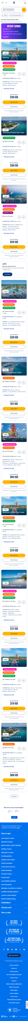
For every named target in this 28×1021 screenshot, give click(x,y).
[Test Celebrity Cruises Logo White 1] (14, 1017)
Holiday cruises (6, 849)
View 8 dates (14, 633)
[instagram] (8, 950)
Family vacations (6, 863)
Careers (14, 981)
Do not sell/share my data (14, 974)
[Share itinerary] (23, 74)
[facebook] (4, 950)
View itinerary (14, 106)
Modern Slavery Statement (14, 984)
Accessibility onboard (8, 881)
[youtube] (16, 950)
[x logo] (20, 950)
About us (14, 968)
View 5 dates (14, 708)
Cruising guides (6, 856)
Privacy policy (14, 971)
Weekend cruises (7, 842)
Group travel (5, 877)
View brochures (6, 884)
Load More (14, 796)
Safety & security (14, 987)
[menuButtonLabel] (2, 3)
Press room (14, 996)
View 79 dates (14, 102)
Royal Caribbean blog (8, 899)
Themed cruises (6, 874)
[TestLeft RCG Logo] (14, 1012)
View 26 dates (14, 247)
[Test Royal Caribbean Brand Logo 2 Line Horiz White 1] (4, 1017)
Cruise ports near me (8, 867)
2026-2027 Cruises (7, 852)
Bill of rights (14, 990)
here (18, 828)
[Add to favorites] (19, 74)
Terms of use (14, 977)
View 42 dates (14, 555)
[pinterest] (24, 950)
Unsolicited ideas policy (14, 999)
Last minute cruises (7, 838)
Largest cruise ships (8, 859)
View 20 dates (14, 342)
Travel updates (14, 993)
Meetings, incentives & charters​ (11, 888)
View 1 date (14, 408)
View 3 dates (14, 170)
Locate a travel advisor (8, 895)
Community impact (13, 1002)
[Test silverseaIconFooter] (23, 1017)
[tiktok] (12, 950)
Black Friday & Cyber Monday (11, 845)
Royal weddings (6, 870)
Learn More (6, 36)
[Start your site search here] (6, 3)
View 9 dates (14, 780)
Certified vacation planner (9, 891)
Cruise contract (14, 965)
